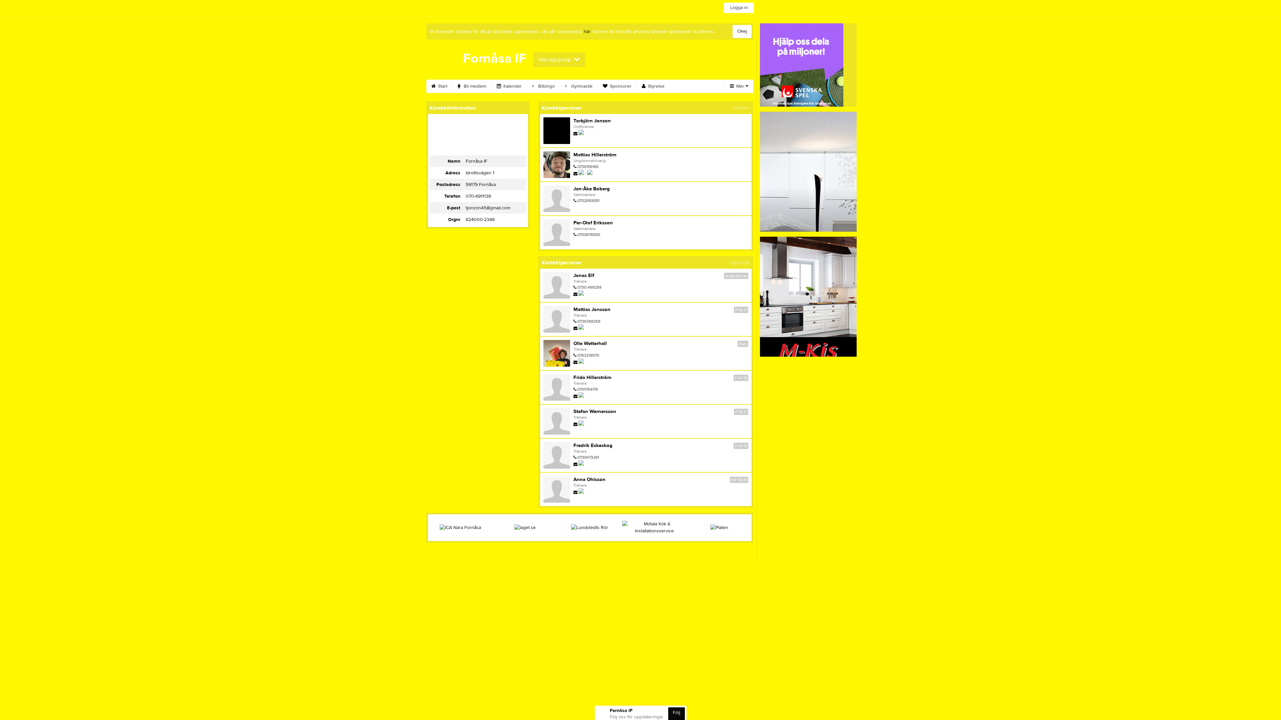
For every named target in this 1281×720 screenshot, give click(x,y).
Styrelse (656, 86)
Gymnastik (581, 86)
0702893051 (588, 200)
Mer (740, 86)
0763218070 (588, 355)
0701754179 (587, 389)
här (587, 32)
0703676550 (588, 234)
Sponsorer (619, 86)
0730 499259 (589, 287)
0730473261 (588, 457)
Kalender (512, 86)
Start (442, 86)
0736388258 (588, 321)
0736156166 (587, 166)
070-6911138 (478, 196)
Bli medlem (474, 86)
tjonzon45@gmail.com (488, 208)
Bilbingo (546, 86)
